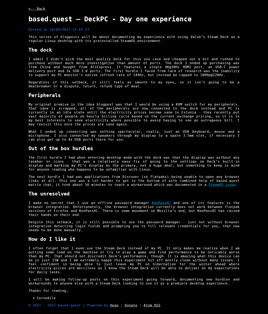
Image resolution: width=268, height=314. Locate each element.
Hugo (114, 305)
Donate (131, 305)
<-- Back (36, 9)
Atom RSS (152, 305)
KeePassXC (161, 203)
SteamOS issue (222, 185)
